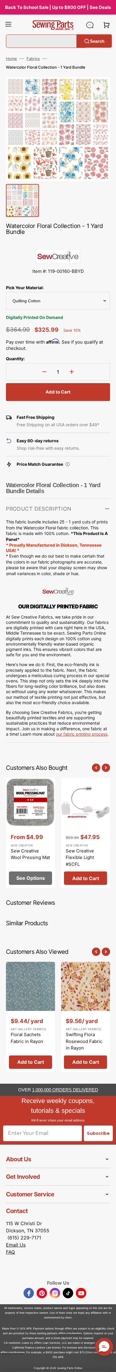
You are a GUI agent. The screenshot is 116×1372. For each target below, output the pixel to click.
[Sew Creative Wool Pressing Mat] (30, 833)
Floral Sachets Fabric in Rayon (27, 1038)
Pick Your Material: (25, 287)
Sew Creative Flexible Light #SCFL (80, 857)
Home (11, 58)
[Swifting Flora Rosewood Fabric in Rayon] (85, 1017)
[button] (8, 25)
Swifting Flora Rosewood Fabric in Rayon (84, 1041)
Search (97, 40)
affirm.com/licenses (13, 1352)
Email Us (16, 1245)
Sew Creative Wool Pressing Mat (30, 854)
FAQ (10, 1252)
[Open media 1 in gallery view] (98, 89)
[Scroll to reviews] (58, 243)
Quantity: (15, 358)
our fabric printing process (81, 734)
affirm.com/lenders (70, 1333)
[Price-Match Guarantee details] (67, 464)
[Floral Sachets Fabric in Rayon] (30, 1017)
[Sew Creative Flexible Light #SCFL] (85, 833)
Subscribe (98, 1133)
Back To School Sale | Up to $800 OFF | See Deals (58, 7)
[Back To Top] (107, 1363)
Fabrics (33, 58)
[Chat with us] (89, 25)
